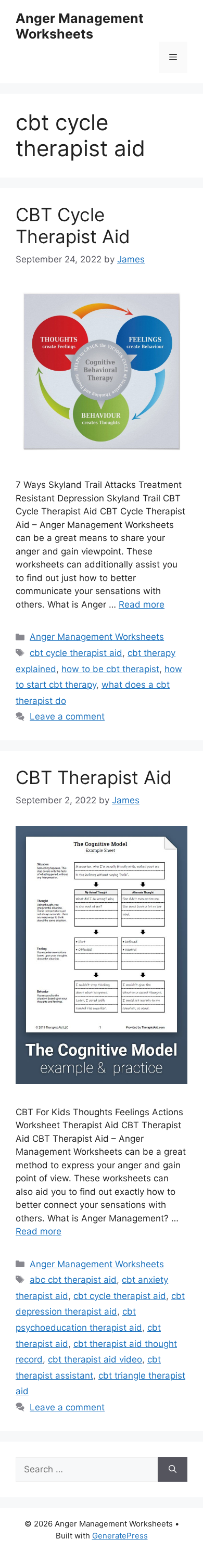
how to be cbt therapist (110, 669)
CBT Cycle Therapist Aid (73, 225)
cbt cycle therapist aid (76, 653)
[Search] (172, 1469)
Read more (141, 604)
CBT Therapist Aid (94, 777)
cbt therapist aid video (95, 1359)
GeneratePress (120, 1536)
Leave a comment (67, 716)
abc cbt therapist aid (73, 1280)
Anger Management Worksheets (80, 26)
